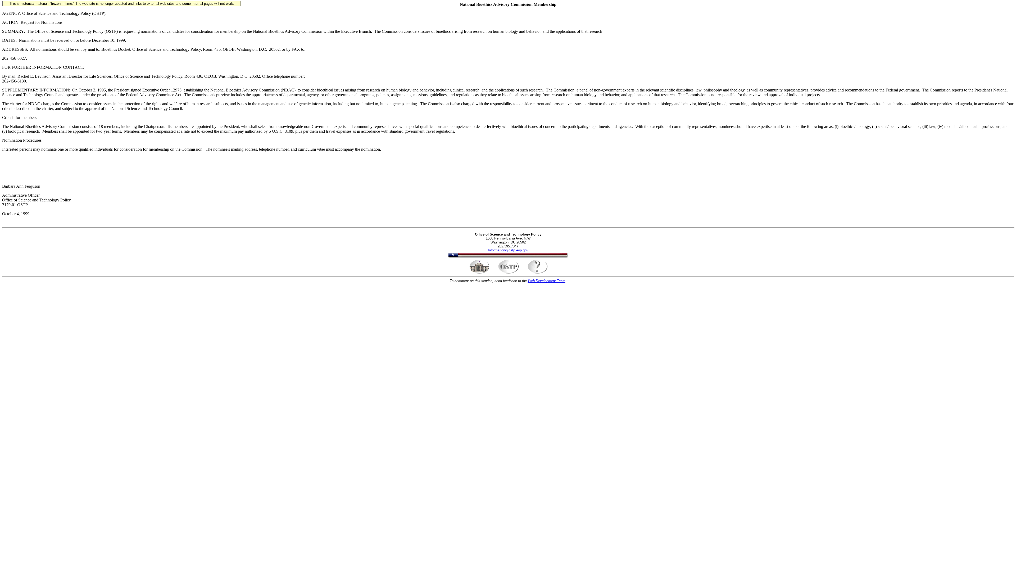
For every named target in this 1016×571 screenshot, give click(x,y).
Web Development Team (546, 281)
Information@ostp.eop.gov (508, 250)
